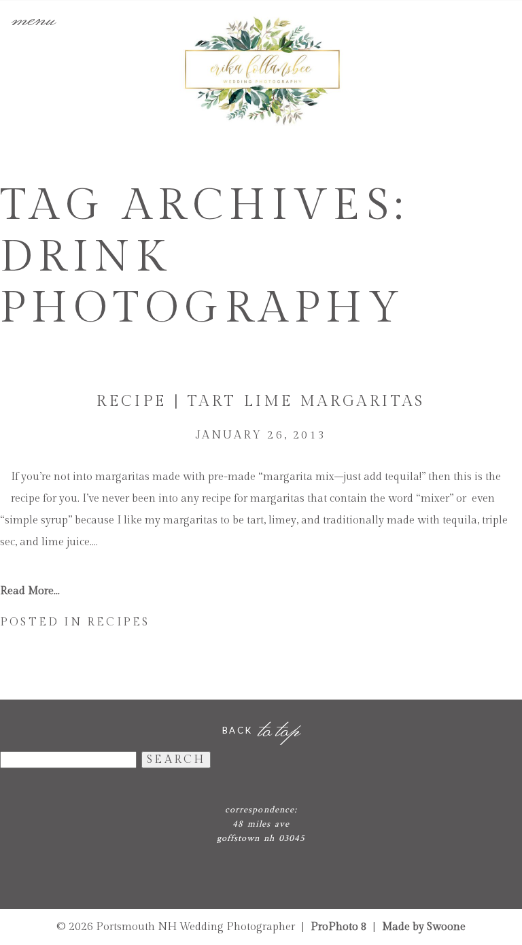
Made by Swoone (424, 927)
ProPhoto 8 (339, 927)
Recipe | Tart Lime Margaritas (261, 401)
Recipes (118, 622)
